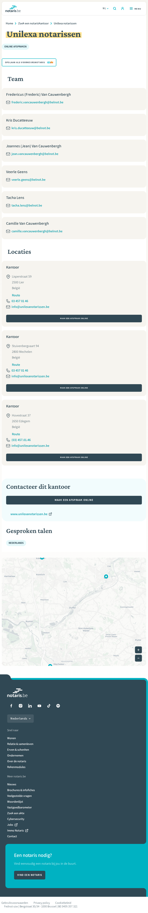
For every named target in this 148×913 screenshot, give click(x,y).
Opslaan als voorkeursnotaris (25, 62)
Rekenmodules (16, 767)
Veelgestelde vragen (19, 796)
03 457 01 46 (20, 301)
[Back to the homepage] (13, 8)
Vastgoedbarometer (19, 807)
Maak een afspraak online (74, 318)
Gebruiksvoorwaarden (14, 903)
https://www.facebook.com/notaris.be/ (11, 706)
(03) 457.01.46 (21, 440)
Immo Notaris (15, 830)
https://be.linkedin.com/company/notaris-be (30, 706)
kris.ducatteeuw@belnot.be (31, 128)
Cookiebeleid (63, 903)
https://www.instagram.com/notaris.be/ (20, 706)
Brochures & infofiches (21, 790)
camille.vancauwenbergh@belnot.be (37, 231)
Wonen (11, 738)
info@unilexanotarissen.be (30, 307)
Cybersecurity (15, 819)
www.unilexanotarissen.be (28, 514)
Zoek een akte (15, 813)
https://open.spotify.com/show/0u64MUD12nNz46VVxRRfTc (58, 706)
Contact (12, 836)
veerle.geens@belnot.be (28, 180)
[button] (106, 576)
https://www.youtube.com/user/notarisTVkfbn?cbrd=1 (39, 706)
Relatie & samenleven (20, 744)
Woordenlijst (15, 801)
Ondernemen (15, 755)
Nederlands (18, 718)
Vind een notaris (29, 875)
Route (16, 295)
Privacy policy (42, 903)
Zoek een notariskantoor (33, 23)
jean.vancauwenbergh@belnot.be (35, 154)
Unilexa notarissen (65, 23)
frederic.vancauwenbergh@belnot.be (37, 102)
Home (9, 23)
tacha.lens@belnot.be (27, 205)
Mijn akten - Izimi (123, 8)
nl (104, 8)
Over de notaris (16, 761)
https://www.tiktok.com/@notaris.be (49, 706)
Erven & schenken (18, 749)
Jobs (10, 824)
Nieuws (11, 784)
